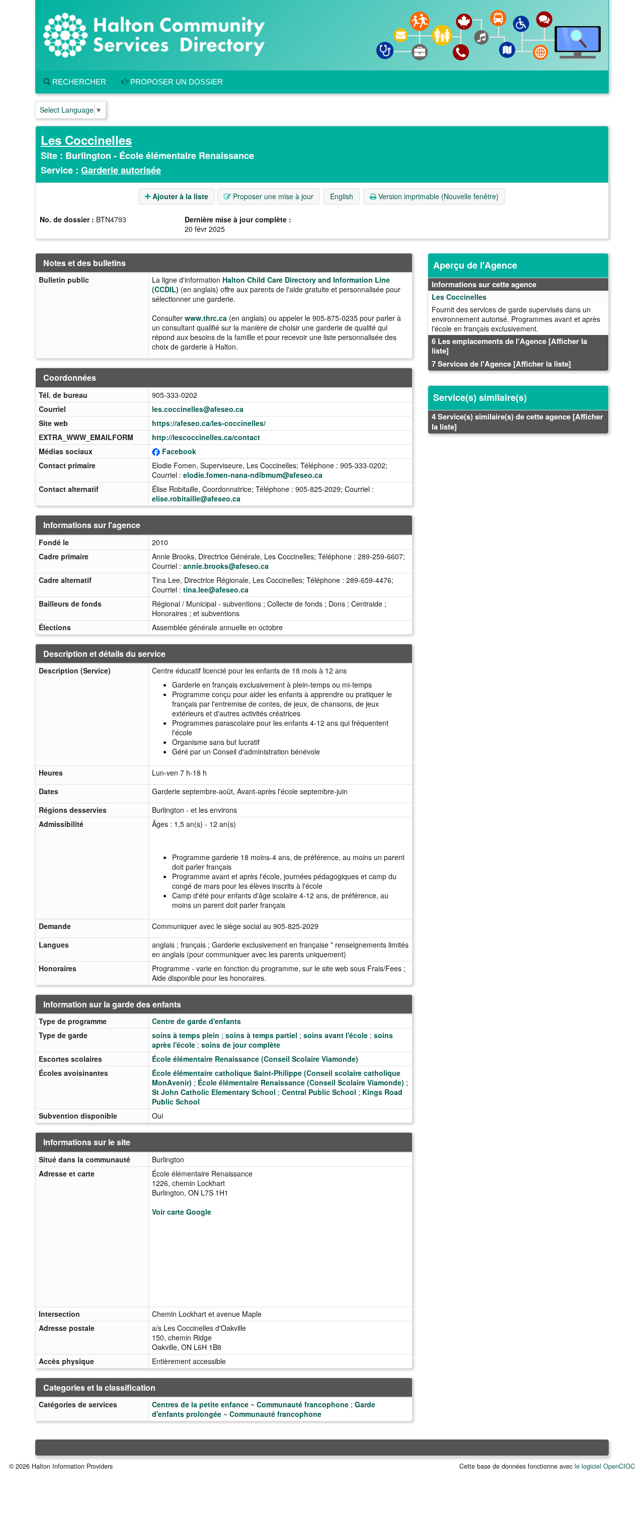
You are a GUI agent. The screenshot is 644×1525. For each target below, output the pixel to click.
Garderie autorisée (121, 170)
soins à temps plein (185, 1035)
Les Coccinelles (86, 139)
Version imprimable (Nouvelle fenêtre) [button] (437, 196)
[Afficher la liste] (542, 363)
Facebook (179, 451)
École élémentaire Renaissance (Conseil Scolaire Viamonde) (255, 1059)
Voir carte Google (181, 1212)
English (341, 196)
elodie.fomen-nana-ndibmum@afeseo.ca (253, 475)
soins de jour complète (240, 1045)
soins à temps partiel (261, 1035)
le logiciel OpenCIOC (605, 1466)
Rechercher (78, 81)
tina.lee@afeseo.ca (216, 589)
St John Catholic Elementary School (214, 1092)
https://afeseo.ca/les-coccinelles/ (209, 423)
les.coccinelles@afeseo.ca (198, 409)
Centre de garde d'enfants (196, 1021)
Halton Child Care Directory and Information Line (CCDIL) (271, 284)
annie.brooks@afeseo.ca (226, 566)
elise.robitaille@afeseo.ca (196, 498)
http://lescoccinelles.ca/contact (206, 437)
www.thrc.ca (206, 318)
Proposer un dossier (175, 81)
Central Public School (319, 1092)
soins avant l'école (335, 1035)
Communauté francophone (303, 1404)
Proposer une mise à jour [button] (272, 196)
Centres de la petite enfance (200, 1404)
